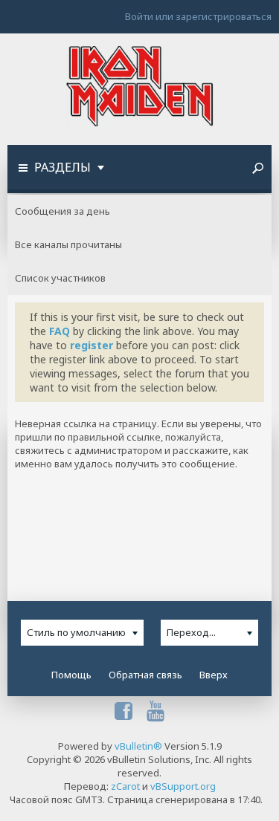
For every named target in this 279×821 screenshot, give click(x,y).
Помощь (71, 674)
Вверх (213, 674)
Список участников (60, 278)
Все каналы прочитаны (68, 244)
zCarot (125, 786)
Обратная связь (145, 674)
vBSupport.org (183, 786)
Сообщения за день (62, 211)
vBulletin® (138, 746)
